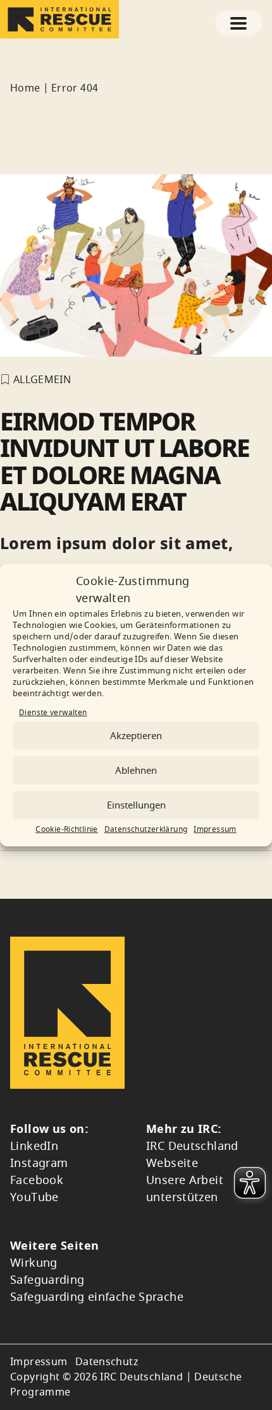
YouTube (34, 1197)
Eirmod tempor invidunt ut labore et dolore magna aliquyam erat (124, 461)
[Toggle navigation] (238, 23)
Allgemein (42, 380)
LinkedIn (34, 1146)
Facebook (36, 1180)
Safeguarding (47, 1280)
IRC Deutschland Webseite (192, 1154)
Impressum (215, 829)
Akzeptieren (136, 736)
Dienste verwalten (53, 712)
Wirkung (34, 1263)
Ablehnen (136, 771)
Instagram (39, 1163)
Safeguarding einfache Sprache (96, 1297)
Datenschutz (107, 1362)
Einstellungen (136, 805)
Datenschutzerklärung (146, 829)
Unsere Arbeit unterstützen (184, 1189)
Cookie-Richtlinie (66, 829)
